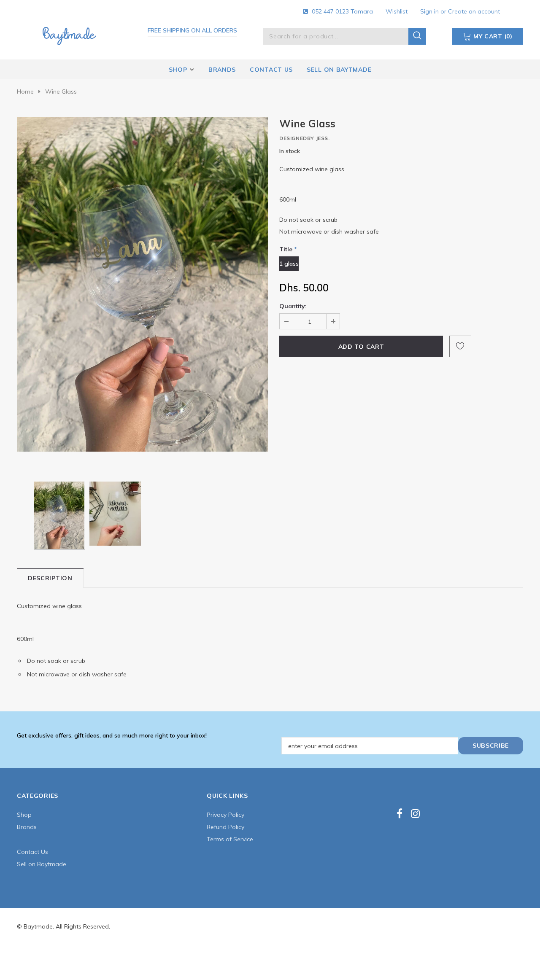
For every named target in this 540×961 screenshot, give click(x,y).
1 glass (289, 263)
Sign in (430, 11)
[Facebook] (399, 813)
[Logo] (69, 34)
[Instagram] (415, 813)
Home (25, 91)
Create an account (474, 11)
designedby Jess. (304, 138)
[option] (142, 284)
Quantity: (293, 306)
